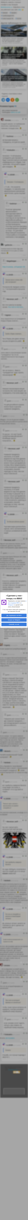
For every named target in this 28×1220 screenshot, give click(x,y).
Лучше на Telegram (14, 620)
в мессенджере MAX (17, 602)
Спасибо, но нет (14, 624)
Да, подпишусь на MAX (14, 615)
